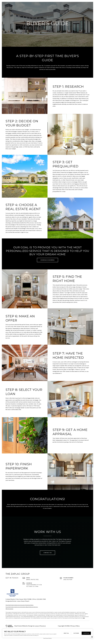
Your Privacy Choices (47, 638)
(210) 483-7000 (41, 599)
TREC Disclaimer (9, 608)
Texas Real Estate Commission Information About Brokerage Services (22, 607)
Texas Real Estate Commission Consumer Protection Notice (19, 605)
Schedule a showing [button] (47, 260)
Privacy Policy (75, 626)
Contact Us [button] (47, 552)
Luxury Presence (40, 626)
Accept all (86, 633)
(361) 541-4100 (67, 579)
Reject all (66, 633)
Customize (76, 633)
